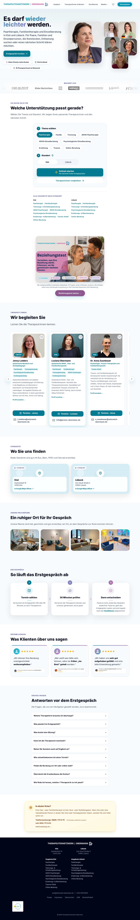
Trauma (56, 148)
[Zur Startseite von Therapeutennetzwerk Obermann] (26, 4)
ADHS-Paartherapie (90, 135)
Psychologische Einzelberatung (77, 141)
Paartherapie (44, 135)
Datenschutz (69, 897)
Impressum (58, 897)
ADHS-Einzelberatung (48, 141)
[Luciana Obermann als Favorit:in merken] (81, 337)
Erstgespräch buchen (15, 54)
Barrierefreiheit (87, 897)
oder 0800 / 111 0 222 (43, 823)
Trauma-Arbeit (62, 216)
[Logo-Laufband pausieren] (137, 90)
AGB (78, 897)
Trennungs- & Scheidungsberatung (46, 207)
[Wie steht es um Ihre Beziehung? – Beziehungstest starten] (70, 259)
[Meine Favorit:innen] (113, 4)
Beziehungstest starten (70, 293)
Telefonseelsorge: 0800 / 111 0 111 (50, 820)
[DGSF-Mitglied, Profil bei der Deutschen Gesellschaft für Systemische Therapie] (17, 906)
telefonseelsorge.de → (44, 826)
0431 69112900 (82, 893)
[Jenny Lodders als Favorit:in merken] (42, 337)
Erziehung (43, 148)
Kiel (47, 162)
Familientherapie (51, 203)
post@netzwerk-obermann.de (63, 893)
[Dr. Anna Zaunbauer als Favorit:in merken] (120, 337)
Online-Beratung (73, 148)
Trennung (71, 135)
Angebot (56, 4)
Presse (49, 897)
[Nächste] (132, 379)
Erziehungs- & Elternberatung (44, 216)
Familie (59, 135)
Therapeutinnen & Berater (74, 4)
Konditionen (93, 4)
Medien (104, 4)
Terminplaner (125, 4)
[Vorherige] (8, 379)
